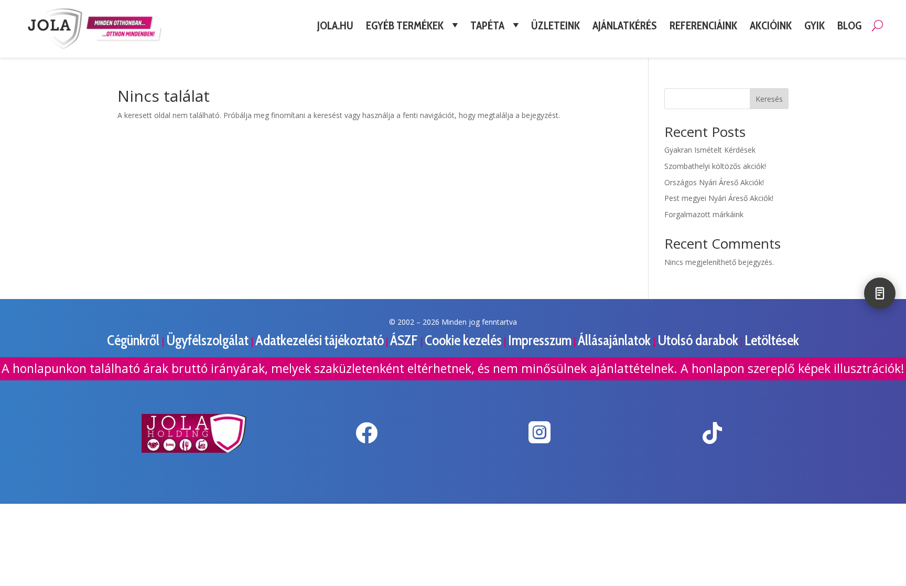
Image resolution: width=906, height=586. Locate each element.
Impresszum (539, 340)
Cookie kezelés (463, 340)
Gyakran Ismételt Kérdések (710, 150)
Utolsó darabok (697, 340)
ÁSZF (405, 340)
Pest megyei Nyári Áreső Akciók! (718, 198)
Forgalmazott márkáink (703, 214)
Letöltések (772, 340)
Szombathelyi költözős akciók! (715, 166)
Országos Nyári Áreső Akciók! (714, 182)
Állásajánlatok (615, 340)
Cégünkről (134, 340)
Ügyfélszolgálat (208, 340)
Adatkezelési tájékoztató (319, 340)
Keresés (769, 99)
